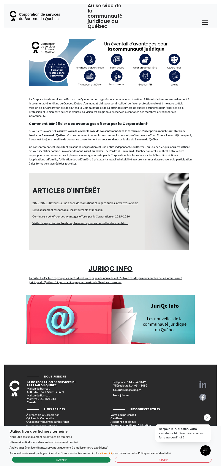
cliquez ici (106, 453)
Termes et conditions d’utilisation (130, 425)
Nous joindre (121, 395)
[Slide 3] (110, 79)
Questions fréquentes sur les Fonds (47, 422)
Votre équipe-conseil (123, 415)
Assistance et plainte (123, 422)
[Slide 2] (106, 79)
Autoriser (61, 459)
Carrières (116, 418)
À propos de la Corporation (42, 415)
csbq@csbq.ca (132, 390)
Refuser (163, 459)
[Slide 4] (115, 79)
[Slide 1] (102, 79)
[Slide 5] (119, 79)
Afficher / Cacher (124, 316)
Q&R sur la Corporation (40, 418)
